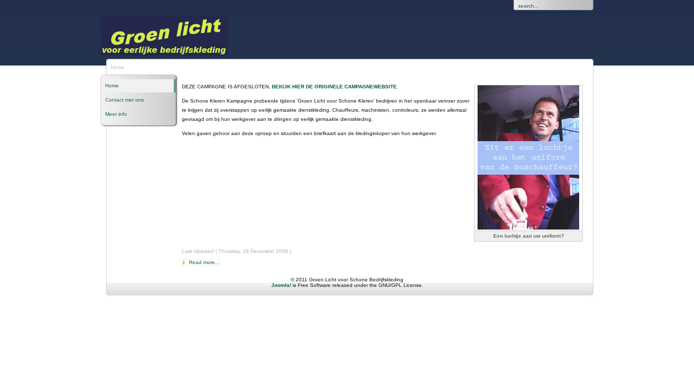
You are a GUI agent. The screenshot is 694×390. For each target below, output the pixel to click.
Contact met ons (124, 100)
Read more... (204, 262)
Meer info (116, 114)
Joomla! (281, 285)
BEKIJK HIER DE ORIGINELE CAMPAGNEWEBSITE (334, 86)
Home (112, 85)
